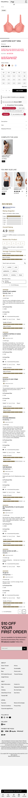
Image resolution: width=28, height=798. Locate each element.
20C (9, 83)
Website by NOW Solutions (14, 756)
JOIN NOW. (21, 97)
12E (19, 72)
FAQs (2, 687)
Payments (3, 702)
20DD (19, 83)
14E (14, 76)
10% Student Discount (6, 674)
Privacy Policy (17, 705)
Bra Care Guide (17, 690)
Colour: (5, 62)
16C (19, 76)
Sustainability (17, 668)
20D (14, 83)
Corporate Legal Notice (7, 708)
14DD (8, 76)
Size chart (24, 86)
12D (9, 72)
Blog (2, 671)
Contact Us (17, 684)
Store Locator (17, 671)
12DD (14, 72)
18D (19, 79)
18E (3, 83)
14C (24, 72)
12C (3, 72)
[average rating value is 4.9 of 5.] (5, 46)
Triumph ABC (4, 695)
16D (24, 76)
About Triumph (5, 665)
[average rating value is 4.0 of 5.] (18, 191)
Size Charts (17, 692)
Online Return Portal (6, 692)
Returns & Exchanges (19, 702)
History (16, 665)
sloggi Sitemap (5, 677)
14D (3, 76)
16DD (3, 79)
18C (14, 79)
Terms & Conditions (6, 705)
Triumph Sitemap (18, 674)
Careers (3, 668)
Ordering (3, 690)
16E (9, 79)
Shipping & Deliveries (19, 687)
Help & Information (5, 684)
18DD (24, 79)
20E (24, 83)
